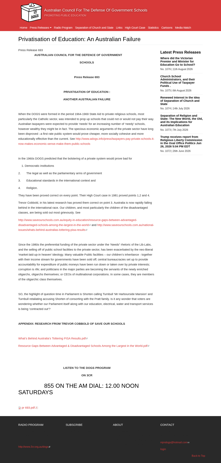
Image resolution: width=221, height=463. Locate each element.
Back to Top (198, 455)
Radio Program (63, 27)
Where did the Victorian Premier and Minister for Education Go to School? (177, 61)
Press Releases (40, 27)
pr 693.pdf (28, 407)
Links (119, 27)
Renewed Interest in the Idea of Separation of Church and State (180, 101)
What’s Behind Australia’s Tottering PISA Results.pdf (53, 338)
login (163, 449)
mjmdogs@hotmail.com (174, 442)
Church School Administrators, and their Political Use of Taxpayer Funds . (177, 81)
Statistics (153, 27)
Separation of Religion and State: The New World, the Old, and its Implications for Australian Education (181, 120)
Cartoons (166, 27)
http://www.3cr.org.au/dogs (34, 446)
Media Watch (183, 27)
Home (23, 27)
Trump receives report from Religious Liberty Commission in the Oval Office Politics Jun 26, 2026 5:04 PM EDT (181, 141)
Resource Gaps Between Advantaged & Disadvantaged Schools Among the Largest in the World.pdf (83, 345)
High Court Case (135, 27)
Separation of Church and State (94, 27)
